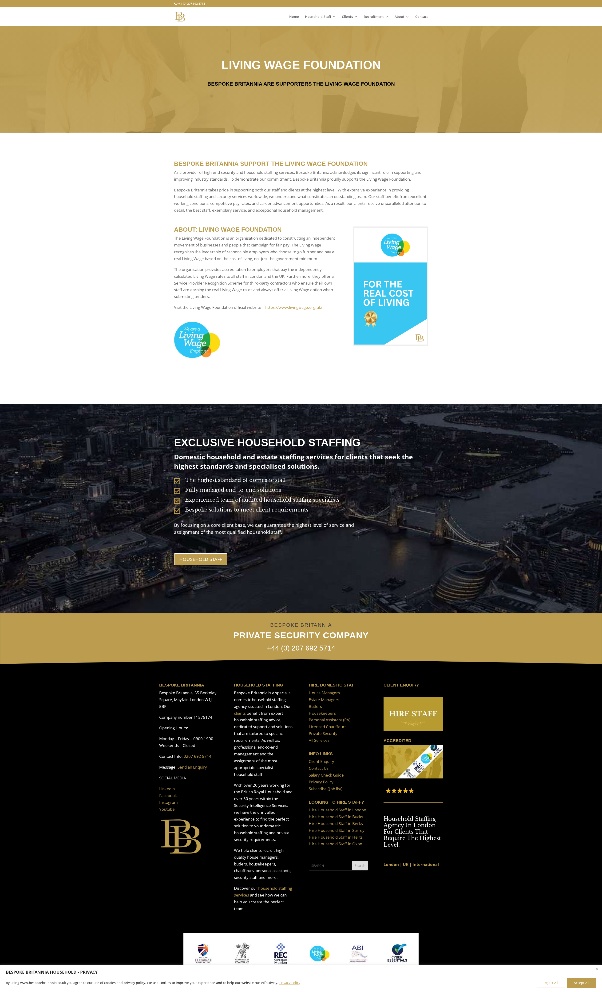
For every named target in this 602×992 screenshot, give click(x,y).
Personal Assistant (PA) (329, 719)
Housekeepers (322, 713)
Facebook (168, 795)
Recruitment (374, 17)
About (399, 17)
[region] (301, 978)
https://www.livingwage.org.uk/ (293, 307)
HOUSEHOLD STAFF (200, 559)
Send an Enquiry (192, 767)
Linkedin (167, 788)
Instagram (168, 802)
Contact (421, 17)
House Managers (324, 692)
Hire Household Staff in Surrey (336, 830)
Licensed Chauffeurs (327, 726)
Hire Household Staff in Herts (336, 837)
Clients (347, 17)
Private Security (323, 733)
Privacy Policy (289, 982)
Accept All (581, 982)
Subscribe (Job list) (325, 788)
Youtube (167, 809)
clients (240, 713)
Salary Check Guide (326, 775)
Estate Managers (324, 699)
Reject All (551, 982)
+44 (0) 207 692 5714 (191, 4)
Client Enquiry (321, 761)
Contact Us (319, 768)
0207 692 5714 (197, 756)
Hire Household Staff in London (337, 810)
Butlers (315, 706)
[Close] (597, 969)
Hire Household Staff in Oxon (335, 843)
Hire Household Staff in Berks (336, 823)
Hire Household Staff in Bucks (336, 816)
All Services (319, 740)
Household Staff (318, 17)
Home (294, 17)
